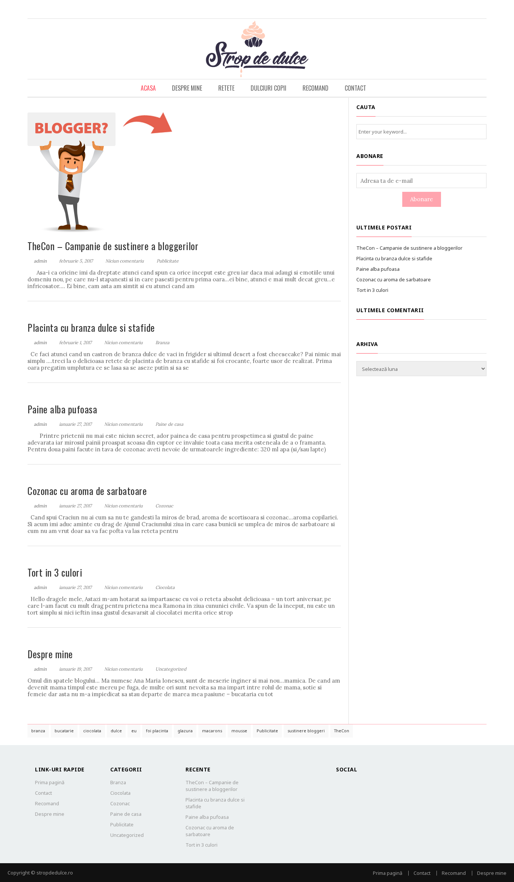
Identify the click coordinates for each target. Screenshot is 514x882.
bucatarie (64, 730)
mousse (239, 730)
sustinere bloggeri (306, 730)
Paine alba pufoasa (62, 409)
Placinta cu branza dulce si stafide (91, 327)
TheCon (341, 730)
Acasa (148, 88)
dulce (116, 730)
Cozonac (164, 506)
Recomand (315, 88)
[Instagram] (480, 9)
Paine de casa (169, 424)
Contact (355, 88)
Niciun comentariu (124, 261)
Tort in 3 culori (54, 572)
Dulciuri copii (268, 88)
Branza (162, 342)
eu (134, 730)
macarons (212, 730)
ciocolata (92, 730)
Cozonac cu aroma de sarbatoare (87, 491)
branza (38, 730)
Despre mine (187, 88)
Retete (226, 88)
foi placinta (157, 730)
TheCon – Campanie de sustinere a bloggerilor (112, 246)
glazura (185, 730)
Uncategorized (170, 669)
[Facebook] (465, 9)
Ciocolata (165, 587)
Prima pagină (49, 782)
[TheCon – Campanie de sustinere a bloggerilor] (102, 168)
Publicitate (168, 261)
